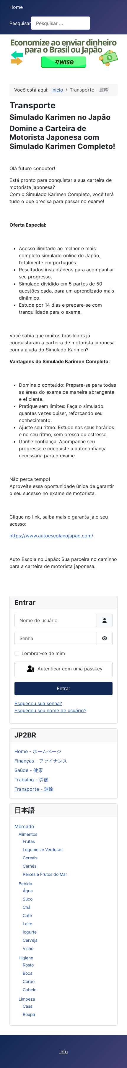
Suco (27, 898)
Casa (27, 1006)
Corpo (29, 981)
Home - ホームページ (37, 751)
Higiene (26, 957)
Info (63, 1051)
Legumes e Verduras (42, 849)
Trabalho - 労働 (31, 780)
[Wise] (63, 52)
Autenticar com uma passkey (69, 669)
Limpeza (27, 998)
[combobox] (60, 23)
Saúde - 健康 (28, 770)
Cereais (30, 857)
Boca (27, 973)
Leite (27, 923)
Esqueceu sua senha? (38, 703)
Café (27, 915)
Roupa (29, 1014)
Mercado (24, 826)
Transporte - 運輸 (33, 789)
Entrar (63, 688)
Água (28, 890)
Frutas (29, 841)
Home (16, 7)
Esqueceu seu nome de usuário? (50, 710)
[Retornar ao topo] (116, 1057)
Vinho (28, 948)
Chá (26, 907)
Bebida (25, 883)
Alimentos (28, 834)
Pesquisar (20, 23)
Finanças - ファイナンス (40, 761)
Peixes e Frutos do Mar (45, 874)
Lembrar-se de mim (43, 653)
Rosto (28, 964)
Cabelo (29, 989)
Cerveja (30, 940)
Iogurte (30, 931)
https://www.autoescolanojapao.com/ (51, 536)
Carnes (29, 865)
